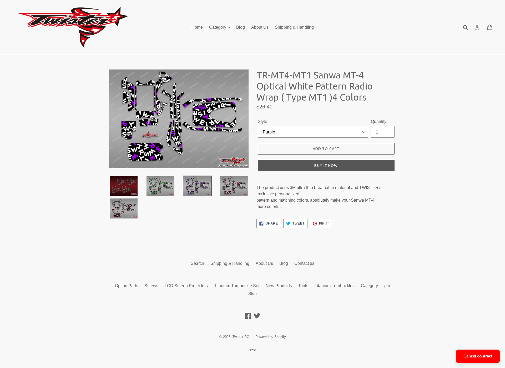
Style (262, 121)
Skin (252, 293)
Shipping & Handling (294, 27)
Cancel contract (477, 356)
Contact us (304, 263)
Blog (240, 27)
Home (197, 27)
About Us (260, 27)
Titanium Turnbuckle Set (236, 286)
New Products (279, 286)
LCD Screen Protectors (186, 286)
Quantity (378, 121)
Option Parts (126, 286)
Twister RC (241, 337)
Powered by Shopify (270, 337)
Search (197, 263)
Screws (151, 286)
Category (218, 27)
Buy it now (326, 165)
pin (387, 286)
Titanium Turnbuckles (335, 286)
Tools (303, 286)
